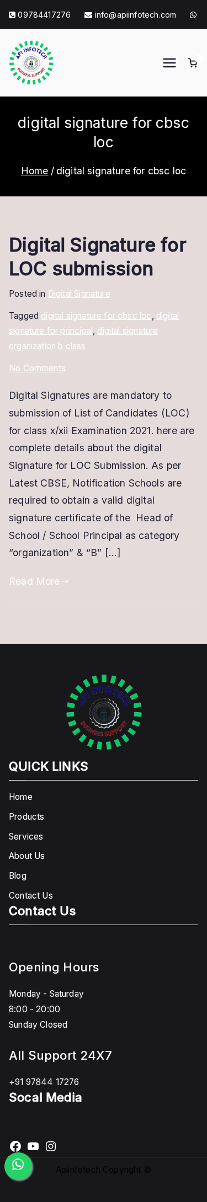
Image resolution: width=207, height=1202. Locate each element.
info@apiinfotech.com (134, 14)
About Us (27, 856)
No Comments (37, 368)
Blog (17, 875)
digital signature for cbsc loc (96, 316)
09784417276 (44, 14)
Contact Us (31, 895)
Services (26, 836)
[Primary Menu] (169, 63)
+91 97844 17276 (44, 1082)
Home (21, 797)
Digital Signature (79, 294)
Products (26, 816)
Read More (34, 581)
